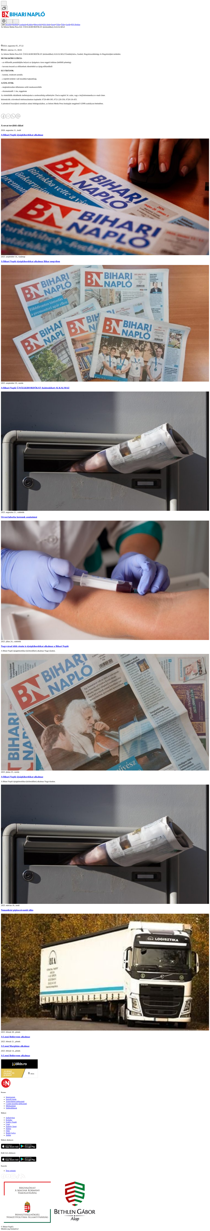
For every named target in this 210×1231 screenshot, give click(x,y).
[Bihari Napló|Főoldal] (23, 17)
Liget (8, 1124)
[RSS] (22, 1178)
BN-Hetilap (75, 25)
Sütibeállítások (11, 1108)
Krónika (9, 1120)
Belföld (15, 25)
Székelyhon (10, 1118)
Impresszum (10, 1097)
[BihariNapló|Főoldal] (49, 1224)
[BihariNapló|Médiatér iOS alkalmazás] (10, 1148)
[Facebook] (3, 1178)
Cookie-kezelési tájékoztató (16, 1104)
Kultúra (30, 25)
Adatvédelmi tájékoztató (15, 1101)
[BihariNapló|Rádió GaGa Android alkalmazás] (28, 1161)
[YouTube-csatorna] (8, 1178)
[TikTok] (18, 1178)
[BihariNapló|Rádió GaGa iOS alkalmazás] (10, 1161)
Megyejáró (38, 25)
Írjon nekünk (11, 1171)
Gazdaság (22, 25)
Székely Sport (11, 1126)
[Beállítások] (4, 21)
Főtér (8, 1131)
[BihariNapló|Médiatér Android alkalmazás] (28, 1148)
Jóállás (8, 1135)
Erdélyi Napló (11, 1122)
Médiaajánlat (11, 1106)
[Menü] (10, 21)
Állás (63, 25)
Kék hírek (46, 25)
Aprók (68, 25)
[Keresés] (4, 3)
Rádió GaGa (11, 1133)
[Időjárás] (4, 8)
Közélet (9, 25)
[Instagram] (13, 1178)
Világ (58, 25)
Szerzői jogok (11, 1099)
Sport (53, 25)
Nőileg (8, 1129)
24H (3, 25)
